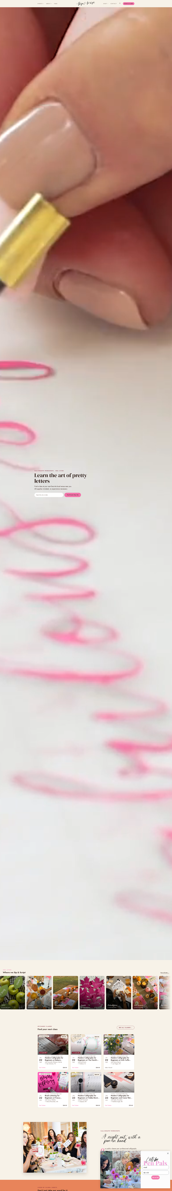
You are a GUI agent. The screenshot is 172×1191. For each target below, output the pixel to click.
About (48, 3)
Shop (105, 3)
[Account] (120, 3)
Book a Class (128, 3)
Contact (113, 3)
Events (40, 3)
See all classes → (125, 1027)
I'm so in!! (155, 1177)
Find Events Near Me (72, 495)
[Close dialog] (167, 1153)
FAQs (55, 3)
